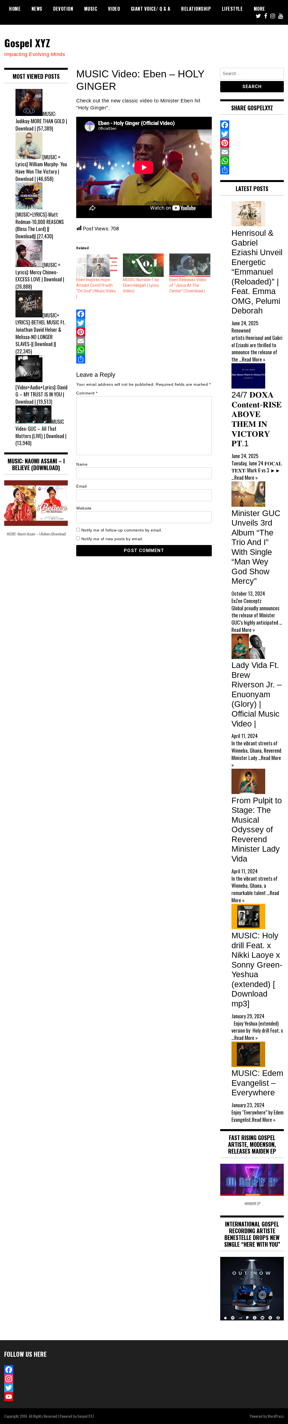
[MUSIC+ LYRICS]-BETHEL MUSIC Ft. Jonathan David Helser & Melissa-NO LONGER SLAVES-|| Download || (40, 329)
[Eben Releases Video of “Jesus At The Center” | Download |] (189, 265)
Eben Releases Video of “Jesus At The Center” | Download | (187, 285)
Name (81, 464)
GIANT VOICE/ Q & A (150, 8)
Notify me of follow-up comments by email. (122, 530)
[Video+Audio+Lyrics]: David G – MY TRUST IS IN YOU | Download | (41, 394)
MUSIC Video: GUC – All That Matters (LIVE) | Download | (40, 428)
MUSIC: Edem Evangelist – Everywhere (257, 1083)
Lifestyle (232, 8)
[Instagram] (36, 1378)
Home (15, 8)
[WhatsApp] (144, 350)
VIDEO (114, 8)
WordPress (275, 1416)
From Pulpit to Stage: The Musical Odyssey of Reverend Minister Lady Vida (256, 829)
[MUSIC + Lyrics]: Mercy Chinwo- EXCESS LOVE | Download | (39, 272)
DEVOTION (63, 8)
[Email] (144, 341)
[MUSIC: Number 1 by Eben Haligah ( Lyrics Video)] (143, 265)
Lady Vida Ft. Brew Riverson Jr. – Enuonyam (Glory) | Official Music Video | (256, 694)
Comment (87, 393)
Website (84, 508)
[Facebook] (144, 314)
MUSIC (90, 8)
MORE (259, 8)
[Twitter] (144, 323)
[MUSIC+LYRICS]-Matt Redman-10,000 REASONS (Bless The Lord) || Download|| (39, 225)
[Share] (144, 359)
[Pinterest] (144, 332)
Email (81, 486)
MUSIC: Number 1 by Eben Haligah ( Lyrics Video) (141, 285)
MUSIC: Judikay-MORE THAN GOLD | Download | (41, 121)
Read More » (254, 359)
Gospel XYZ (27, 42)
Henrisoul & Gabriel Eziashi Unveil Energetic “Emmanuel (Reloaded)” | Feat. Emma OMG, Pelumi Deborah (256, 271)
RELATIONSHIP (196, 8)
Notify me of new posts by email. (112, 539)
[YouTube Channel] (36, 1396)
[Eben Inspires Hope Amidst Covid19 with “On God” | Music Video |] (96, 265)
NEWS (37, 8)
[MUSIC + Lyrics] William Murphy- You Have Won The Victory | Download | (41, 167)
